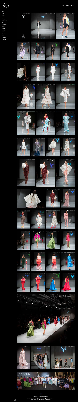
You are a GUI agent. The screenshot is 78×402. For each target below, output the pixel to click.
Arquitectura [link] (4, 33)
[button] (76, 1)
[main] (50, 5)
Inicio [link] (3, 11)
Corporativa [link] (4, 20)
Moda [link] (3, 15)
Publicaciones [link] (4, 22)
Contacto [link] (4, 39)
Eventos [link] (3, 18)
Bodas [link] (3, 26)
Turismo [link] (3, 31)
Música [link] (3, 28)
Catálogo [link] (4, 30)
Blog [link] (3, 13)
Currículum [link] (4, 37)
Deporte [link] (3, 17)
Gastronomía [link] (4, 24)
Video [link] (3, 35)
